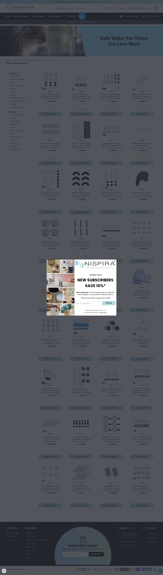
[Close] (114, 261)
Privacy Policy (103, 312)
